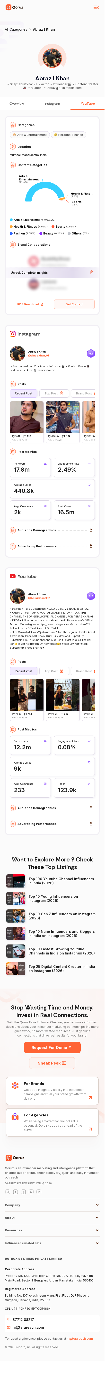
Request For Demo (49, 1047)
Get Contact (74, 304)
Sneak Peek (49, 1063)
